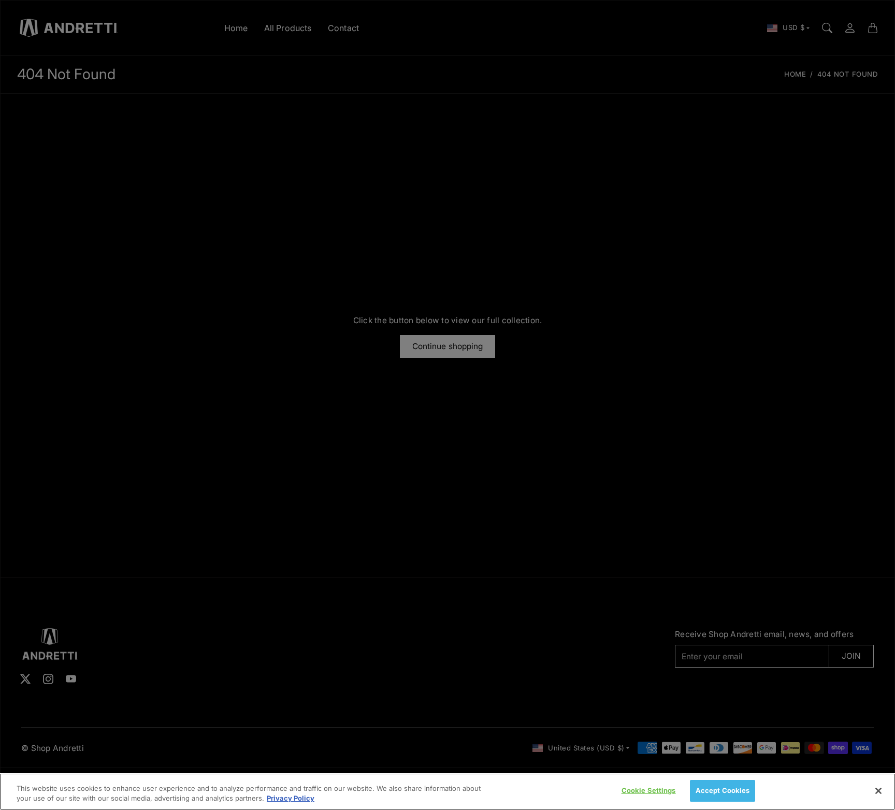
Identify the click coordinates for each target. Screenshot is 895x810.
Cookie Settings (649, 790)
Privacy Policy (290, 798)
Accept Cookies (723, 790)
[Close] (878, 790)
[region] (447, 791)
